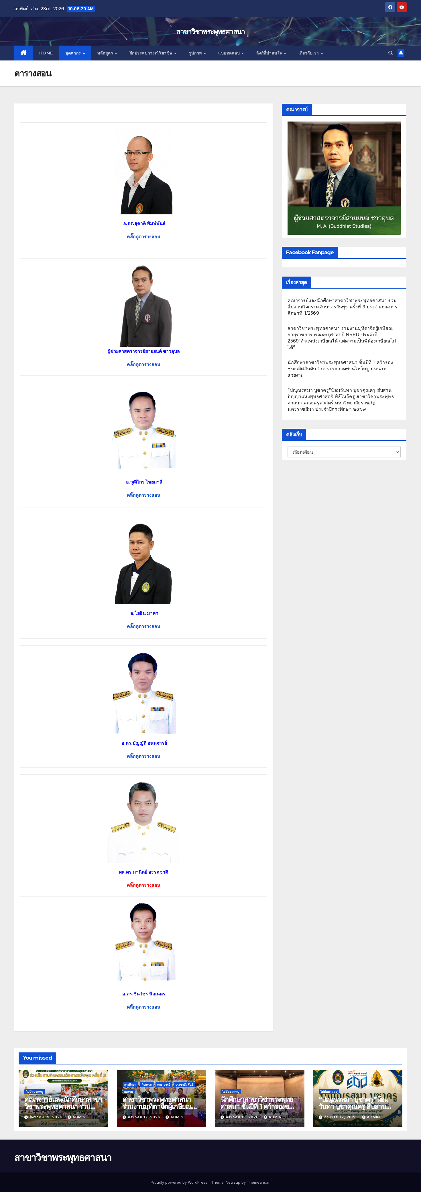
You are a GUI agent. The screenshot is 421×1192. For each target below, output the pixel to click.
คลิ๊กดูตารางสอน (143, 1007)
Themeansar (258, 1182)
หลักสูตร (106, 53)
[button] (390, 53)
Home (46, 53)
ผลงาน (128, 1091)
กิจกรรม (147, 1084)
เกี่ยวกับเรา (309, 53)
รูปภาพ (196, 53)
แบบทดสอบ (229, 53)
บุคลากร (74, 53)
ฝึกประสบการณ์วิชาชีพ (152, 53)
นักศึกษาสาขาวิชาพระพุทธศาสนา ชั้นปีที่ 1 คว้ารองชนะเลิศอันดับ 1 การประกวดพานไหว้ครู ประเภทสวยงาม (340, 368)
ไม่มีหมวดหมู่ (34, 1091)
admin (79, 1117)
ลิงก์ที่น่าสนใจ (270, 53)
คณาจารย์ (163, 1084)
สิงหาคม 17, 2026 (145, 1117)
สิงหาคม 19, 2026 (47, 1117)
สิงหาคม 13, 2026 (243, 1117)
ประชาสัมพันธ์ (184, 1084)
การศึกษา (130, 1084)
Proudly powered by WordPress (179, 1182)
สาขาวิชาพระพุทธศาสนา (210, 31)
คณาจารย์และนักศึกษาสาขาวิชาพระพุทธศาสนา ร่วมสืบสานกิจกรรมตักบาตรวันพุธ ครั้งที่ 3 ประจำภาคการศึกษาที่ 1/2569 (342, 306)
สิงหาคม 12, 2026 (341, 1117)
